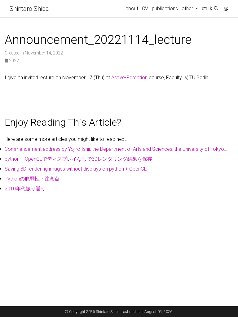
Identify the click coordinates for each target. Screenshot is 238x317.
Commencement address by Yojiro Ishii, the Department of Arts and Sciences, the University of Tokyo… (116, 149)
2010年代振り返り (25, 189)
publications (165, 8)
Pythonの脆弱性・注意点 (32, 179)
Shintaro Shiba (29, 8)
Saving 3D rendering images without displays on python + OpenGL (76, 169)
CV (145, 8)
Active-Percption (129, 77)
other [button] (188, 8)
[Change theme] (224, 6)
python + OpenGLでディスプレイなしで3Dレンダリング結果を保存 (78, 159)
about (132, 8)
